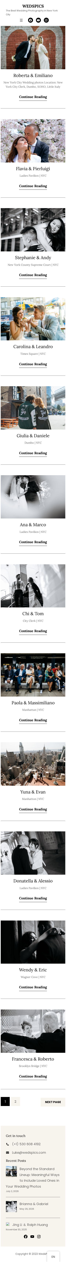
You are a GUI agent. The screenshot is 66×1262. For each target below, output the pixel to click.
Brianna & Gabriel (34, 1204)
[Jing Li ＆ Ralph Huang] (8, 1224)
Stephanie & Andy (33, 257)
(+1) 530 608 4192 (26, 1144)
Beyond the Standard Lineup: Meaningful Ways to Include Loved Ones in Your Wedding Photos (33, 1178)
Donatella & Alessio (33, 881)
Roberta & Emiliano (33, 75)
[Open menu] (21, 20)
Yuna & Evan (33, 792)
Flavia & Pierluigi (33, 168)
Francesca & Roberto (33, 1059)
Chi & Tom (33, 613)
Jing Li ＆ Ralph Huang (30, 1224)
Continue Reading (33, 97)
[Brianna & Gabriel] (11, 1206)
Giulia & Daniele (33, 435)
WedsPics (33, 6)
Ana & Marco (33, 524)
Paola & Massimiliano (33, 702)
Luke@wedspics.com (29, 1152)
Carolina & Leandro (33, 346)
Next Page (53, 1102)
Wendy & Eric (33, 969)
